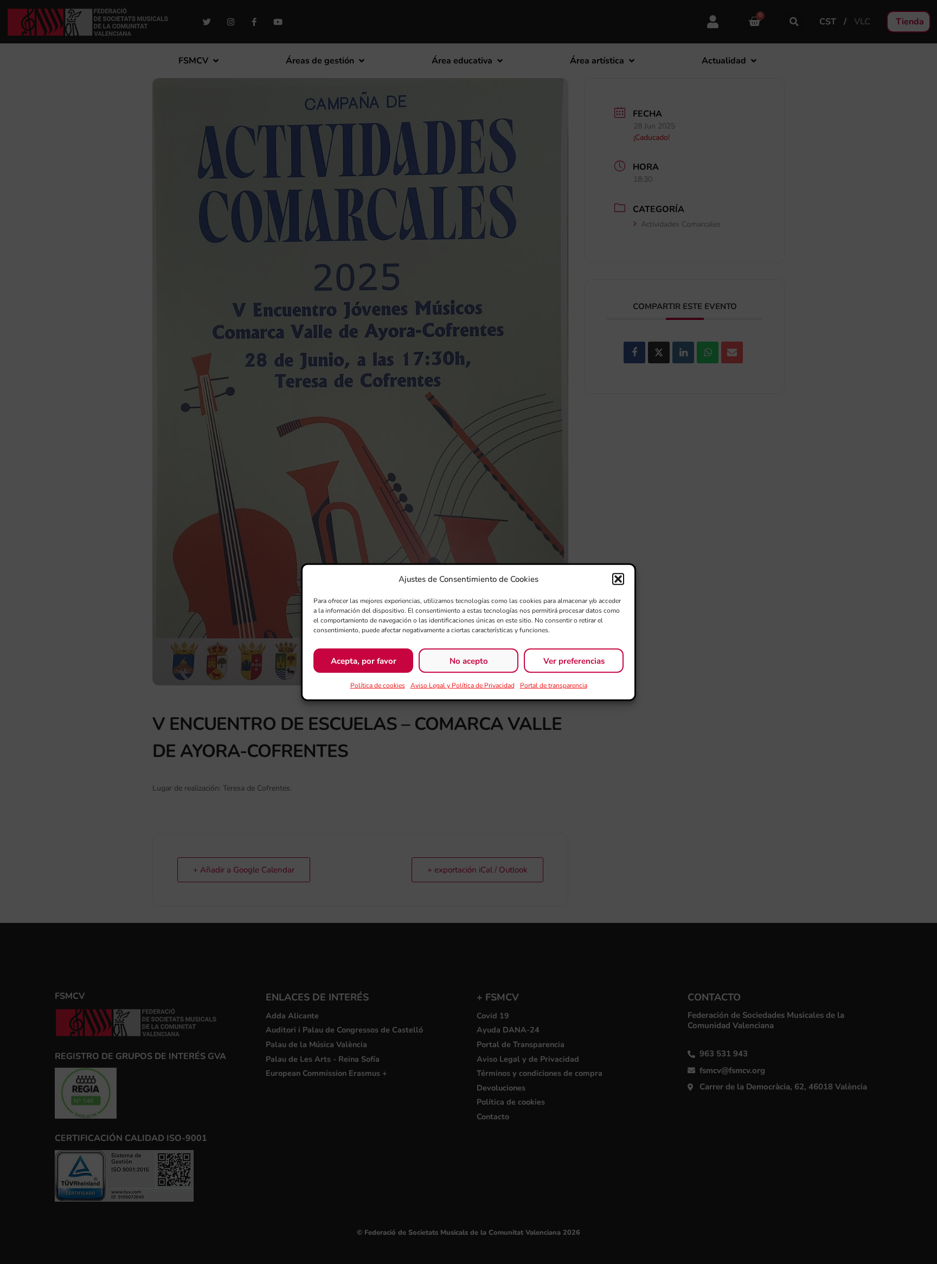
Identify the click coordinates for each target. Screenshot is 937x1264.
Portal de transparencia (553, 685)
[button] (618, 579)
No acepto (469, 660)
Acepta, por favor (363, 660)
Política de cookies (377, 685)
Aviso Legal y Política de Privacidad (462, 685)
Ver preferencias (574, 660)
